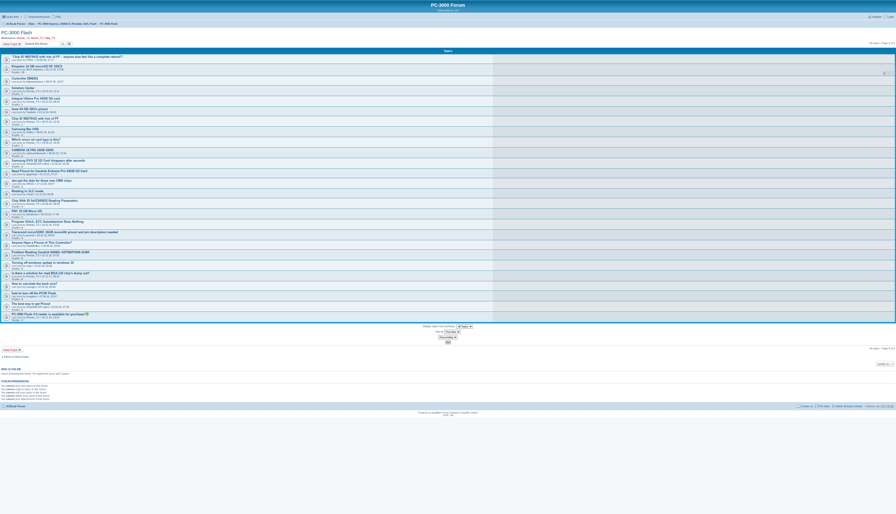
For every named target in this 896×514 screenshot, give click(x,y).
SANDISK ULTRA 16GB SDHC (33, 150)
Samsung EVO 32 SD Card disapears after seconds (48, 160)
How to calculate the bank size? (34, 283)
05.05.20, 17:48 (50, 214)
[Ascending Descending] (448, 337)
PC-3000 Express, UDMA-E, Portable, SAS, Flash (67, 23)
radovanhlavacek (36, 153)
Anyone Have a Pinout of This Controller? (42, 242)
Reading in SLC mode (27, 191)
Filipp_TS (50, 38)
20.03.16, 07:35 (60, 307)
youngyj (30, 286)
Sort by (439, 331)
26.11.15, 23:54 (50, 317)
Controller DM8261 (25, 78)
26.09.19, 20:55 (51, 245)
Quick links (13, 16)
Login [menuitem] (891, 16)
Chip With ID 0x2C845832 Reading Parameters (45, 200)
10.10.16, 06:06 (47, 286)
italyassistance (34, 81)
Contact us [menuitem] (807, 406)
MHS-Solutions (34, 69)
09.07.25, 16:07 (54, 81)
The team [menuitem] (824, 406)
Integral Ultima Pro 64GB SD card (36, 98)
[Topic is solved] (87, 314)
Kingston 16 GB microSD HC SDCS (37, 66)
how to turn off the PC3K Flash (34, 293)
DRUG (30, 183)
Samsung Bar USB (25, 129)
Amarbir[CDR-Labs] (37, 163)
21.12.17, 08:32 (51, 276)
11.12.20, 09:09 (44, 194)
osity (29, 265)
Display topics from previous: (439, 326)
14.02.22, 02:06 (60, 163)
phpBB (435, 412)
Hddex (30, 132)
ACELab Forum (15, 23)
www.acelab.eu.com (448, 10)
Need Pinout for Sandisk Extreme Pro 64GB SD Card (49, 171)
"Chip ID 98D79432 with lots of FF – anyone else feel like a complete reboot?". (68, 57)
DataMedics (33, 245)
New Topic (10, 44)
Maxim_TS (37, 38)
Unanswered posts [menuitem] (39, 16)
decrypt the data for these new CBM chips (42, 180)
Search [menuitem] (892, 24)
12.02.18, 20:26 (43, 265)
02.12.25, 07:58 (54, 69)
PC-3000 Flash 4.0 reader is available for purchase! (49, 314)
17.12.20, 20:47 (45, 183)
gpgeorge (31, 174)
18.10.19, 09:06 (45, 235)
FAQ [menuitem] (58, 16)
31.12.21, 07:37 (48, 174)
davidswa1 (32, 214)
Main (32, 23)
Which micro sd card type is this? (36, 139)
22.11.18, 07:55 (50, 255)
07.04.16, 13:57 (48, 296)
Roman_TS (23, 38)
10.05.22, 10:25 (51, 142)
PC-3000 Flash (109, 23)
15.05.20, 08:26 (51, 203)
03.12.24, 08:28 (51, 101)
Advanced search (69, 44)
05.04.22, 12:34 (57, 153)
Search (62, 44)
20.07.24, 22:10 (51, 121)
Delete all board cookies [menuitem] (849, 406)
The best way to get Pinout (31, 304)
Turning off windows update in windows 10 (43, 262)
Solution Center (23, 88)
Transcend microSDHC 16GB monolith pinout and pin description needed (65, 232)
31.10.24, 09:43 (47, 112)
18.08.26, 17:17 (45, 60)
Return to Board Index (16, 356)
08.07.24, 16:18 (45, 132)
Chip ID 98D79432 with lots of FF (35, 118)
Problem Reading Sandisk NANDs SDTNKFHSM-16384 (50, 252)
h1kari (29, 194)
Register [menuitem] (877, 16)
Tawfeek (31, 112)
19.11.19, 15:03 (50, 224)
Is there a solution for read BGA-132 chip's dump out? (51, 273)
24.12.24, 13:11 (50, 91)
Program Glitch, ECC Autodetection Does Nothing (48, 221)
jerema (30, 235)
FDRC (30, 60)
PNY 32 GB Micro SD (27, 211)
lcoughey (31, 296)
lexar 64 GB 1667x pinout (30, 109)
